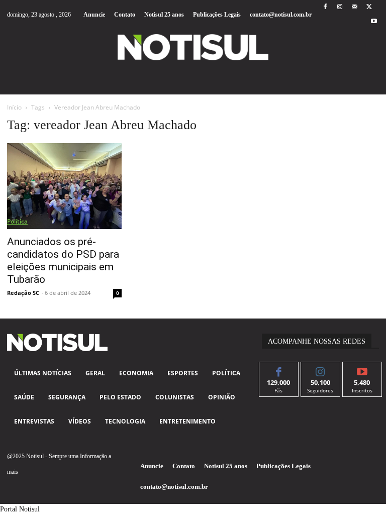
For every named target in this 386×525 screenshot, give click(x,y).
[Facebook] (325, 7)
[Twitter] (369, 7)
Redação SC (23, 292)
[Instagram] (339, 7)
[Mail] (354, 7)
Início (14, 107)
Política (17, 221)
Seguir (320, 369)
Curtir (278, 369)
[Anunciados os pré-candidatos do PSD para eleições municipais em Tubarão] (64, 186)
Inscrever (362, 369)
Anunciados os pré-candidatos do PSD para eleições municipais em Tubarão (63, 260)
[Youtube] (374, 22)
